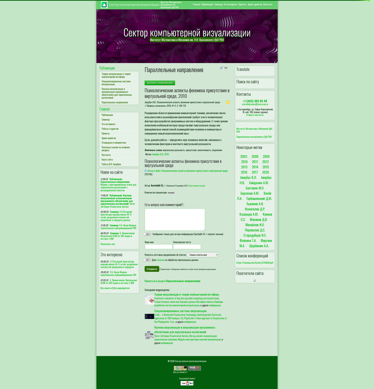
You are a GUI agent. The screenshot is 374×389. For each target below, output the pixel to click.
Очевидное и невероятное (114, 142)
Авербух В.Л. (248, 177)
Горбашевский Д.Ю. (259, 198)
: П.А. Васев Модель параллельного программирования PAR (118, 227)
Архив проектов (255, 4)
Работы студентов (110, 128)
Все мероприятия (122, 288)
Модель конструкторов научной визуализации (199, 339)
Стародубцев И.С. (255, 235)
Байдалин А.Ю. (259, 182)
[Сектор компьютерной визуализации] (180, 367)
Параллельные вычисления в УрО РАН (254, 136)
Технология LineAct (187, 378)
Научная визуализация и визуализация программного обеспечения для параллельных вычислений (117, 93)
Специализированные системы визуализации (116, 83)
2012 (265, 161)
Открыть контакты (255, 115)
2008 (255, 156)
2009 (266, 156)
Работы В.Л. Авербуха (111, 164)
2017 (255, 172)
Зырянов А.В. (255, 203)
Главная (196, 4)
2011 (255, 161)
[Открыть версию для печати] (226, 67)
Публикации (207, 4)
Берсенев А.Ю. (249, 193)
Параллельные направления (115, 102)
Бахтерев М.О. (255, 187)
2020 (265, 172)
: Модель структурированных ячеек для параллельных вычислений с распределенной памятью (118, 184)
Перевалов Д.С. (255, 229)
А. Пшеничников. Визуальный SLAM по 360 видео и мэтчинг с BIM (119, 281)
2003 (243, 156)
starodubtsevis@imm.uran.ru (255, 104)
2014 (255, 166)
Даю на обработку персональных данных (174, 260)
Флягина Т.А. (248, 240)
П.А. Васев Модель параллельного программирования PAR (118, 273)
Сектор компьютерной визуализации (190, 361)
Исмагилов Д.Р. (255, 208)
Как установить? (180, 372)
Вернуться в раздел (172, 281)
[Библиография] (221, 67)
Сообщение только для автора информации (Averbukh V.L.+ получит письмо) (187, 234)
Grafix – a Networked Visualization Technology (175, 314)
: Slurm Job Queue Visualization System (118, 201)
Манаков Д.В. (258, 219)
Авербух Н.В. (157, 154)
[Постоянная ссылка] (197, 185)
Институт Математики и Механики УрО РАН (254, 130)
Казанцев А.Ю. (248, 214)
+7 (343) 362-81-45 (255, 101)
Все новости (106, 288)
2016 (244, 172)
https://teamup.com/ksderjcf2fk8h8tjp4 (254, 262)
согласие (160, 260)
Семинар (218, 4)
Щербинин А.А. (259, 245)
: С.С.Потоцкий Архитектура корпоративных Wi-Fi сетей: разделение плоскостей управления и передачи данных (116, 216)
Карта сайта (107, 159)
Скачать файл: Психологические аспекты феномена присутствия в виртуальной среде (188, 170)
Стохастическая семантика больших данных (174, 301)
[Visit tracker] (255, 280)
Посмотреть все (108, 244)
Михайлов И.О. (255, 224)
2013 (244, 166)
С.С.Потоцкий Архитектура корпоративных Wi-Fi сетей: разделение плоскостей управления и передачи (119, 264)
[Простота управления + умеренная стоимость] (187, 382)
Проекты (242, 4)
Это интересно (230, 4)
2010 (166, 154)
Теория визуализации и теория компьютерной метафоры (116, 75)
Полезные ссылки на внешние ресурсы (116, 148)
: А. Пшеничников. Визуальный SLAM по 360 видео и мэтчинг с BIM (118, 235)
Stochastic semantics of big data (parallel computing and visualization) (186, 298)
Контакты (267, 4)
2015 (266, 166)
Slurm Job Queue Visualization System (171, 336)
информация (215, 305)
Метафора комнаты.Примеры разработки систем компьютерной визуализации (188, 303)
